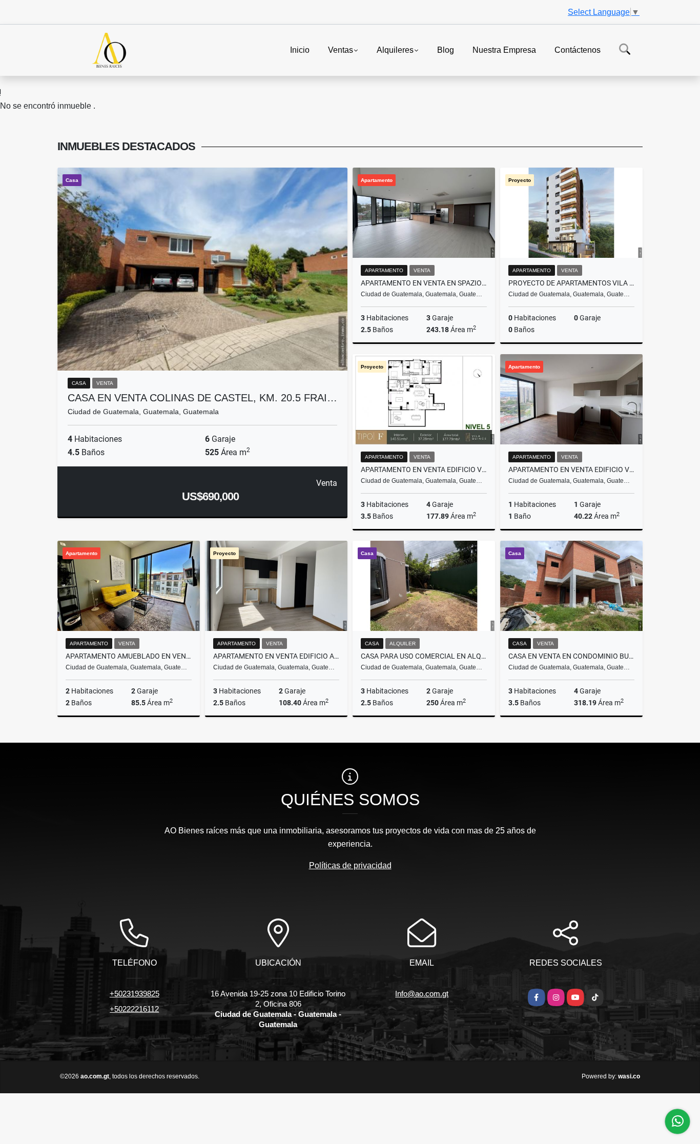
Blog (445, 49)
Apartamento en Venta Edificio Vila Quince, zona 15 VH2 (424, 469)
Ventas (340, 49)
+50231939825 (134, 993)
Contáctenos (577, 49)
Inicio (300, 49)
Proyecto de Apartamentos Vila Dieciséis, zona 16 (571, 283)
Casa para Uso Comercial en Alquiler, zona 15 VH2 (424, 656)
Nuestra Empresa (504, 49)
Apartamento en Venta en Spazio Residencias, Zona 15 (424, 283)
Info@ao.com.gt (421, 993)
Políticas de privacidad (350, 865)
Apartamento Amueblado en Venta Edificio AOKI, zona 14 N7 (129, 656)
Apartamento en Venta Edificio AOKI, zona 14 (276, 656)
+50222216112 (134, 1009)
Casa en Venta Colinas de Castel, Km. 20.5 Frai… (202, 397)
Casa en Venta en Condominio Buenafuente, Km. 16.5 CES (571, 656)
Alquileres (395, 49)
